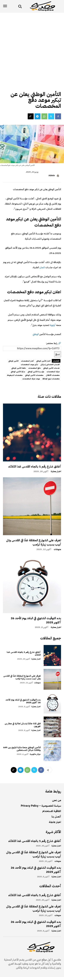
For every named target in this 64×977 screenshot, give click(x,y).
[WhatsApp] (44, 116)
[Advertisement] (32, 46)
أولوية (52, 325)
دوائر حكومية (35, 754)
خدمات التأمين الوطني (51, 368)
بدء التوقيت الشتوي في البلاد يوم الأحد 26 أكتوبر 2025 (36, 620)
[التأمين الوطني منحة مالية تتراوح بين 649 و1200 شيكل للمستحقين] (52, 750)
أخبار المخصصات (27, 361)
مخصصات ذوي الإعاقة (51, 378)
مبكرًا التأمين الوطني (18, 371)
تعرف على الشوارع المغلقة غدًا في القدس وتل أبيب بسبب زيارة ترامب (33, 542)
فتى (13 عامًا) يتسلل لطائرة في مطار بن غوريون (23, 725)
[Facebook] (58, 116)
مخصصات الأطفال (53, 375)
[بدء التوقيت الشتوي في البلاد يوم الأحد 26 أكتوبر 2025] (32, 584)
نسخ (57, 354)
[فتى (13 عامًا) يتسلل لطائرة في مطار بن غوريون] (52, 727)
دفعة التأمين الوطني (18, 368)
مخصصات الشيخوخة (15, 375)
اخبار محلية (56, 471)
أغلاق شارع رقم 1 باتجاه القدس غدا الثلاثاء (34, 466)
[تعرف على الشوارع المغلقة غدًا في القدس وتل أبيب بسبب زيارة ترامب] (32, 506)
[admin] (58, 175)
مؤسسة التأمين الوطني (36, 371)
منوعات (57, 549)
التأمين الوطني (13, 361)
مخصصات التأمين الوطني (34, 375)
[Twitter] (51, 116)
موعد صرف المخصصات (31, 378)
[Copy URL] (31, 116)
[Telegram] (37, 116)
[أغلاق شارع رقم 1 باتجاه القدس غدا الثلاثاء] (32, 432)
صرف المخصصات (53, 371)
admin (52, 175)
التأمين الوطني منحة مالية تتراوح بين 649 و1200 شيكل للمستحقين (22, 749)
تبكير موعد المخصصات (29, 364)
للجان (42, 267)
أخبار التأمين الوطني (43, 361)
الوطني (36, 334)
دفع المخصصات (34, 368)
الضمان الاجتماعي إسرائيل (50, 364)
